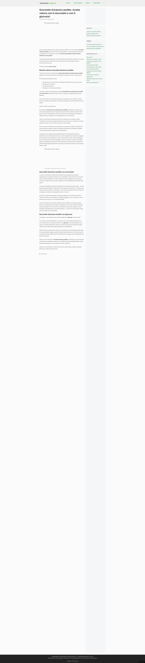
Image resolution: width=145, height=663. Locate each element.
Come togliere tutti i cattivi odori (94, 67)
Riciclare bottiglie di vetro (92, 33)
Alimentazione (44, 253)
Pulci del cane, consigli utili (93, 74)
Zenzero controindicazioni (92, 82)
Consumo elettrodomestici (93, 69)
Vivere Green (96, 2)
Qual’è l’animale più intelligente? (94, 48)
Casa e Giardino (78, 2)
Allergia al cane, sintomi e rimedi (94, 59)
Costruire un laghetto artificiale (94, 31)
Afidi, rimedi (89, 57)
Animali (87, 2)
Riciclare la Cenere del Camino (93, 35)
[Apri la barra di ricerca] (104, 3)
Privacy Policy (75, 661)
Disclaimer (69, 661)
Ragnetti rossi (90, 76)
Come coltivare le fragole (92, 65)
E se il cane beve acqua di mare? (94, 44)
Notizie (68, 2)
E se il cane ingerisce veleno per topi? (95, 46)
